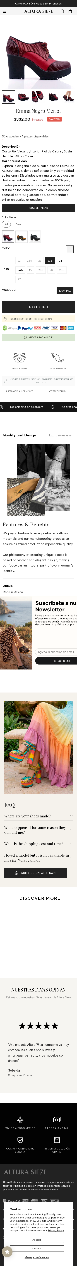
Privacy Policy (56, 1230)
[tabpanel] (38, 519)
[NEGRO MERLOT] (69, 249)
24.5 (20, 269)
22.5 (29, 260)
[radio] (6, 224)
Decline (36, 1248)
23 (39, 260)
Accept (36, 1239)
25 (30, 269)
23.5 (50, 260)
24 (60, 260)
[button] (70, 11)
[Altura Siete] (38, 11)
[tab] (19, 435)
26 (51, 269)
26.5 (61, 269)
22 (19, 260)
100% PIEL (65, 290)
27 (19, 279)
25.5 (40, 269)
